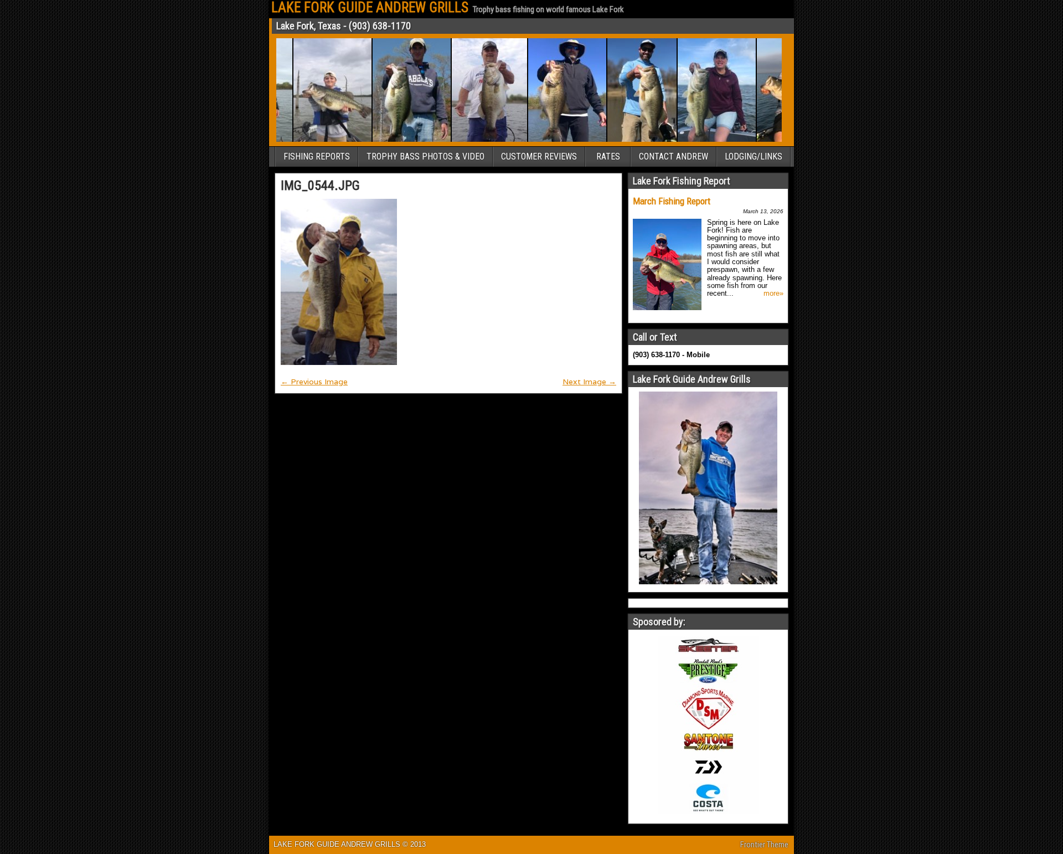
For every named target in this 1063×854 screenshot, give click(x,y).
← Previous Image (314, 382)
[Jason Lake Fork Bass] (398, 140)
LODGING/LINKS (753, 156)
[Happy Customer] (704, 140)
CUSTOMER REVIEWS (539, 156)
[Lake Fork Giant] (476, 140)
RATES (608, 156)
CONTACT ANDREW (673, 156)
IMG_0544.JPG (320, 185)
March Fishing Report (671, 201)
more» (773, 293)
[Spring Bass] (554, 140)
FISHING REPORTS (316, 156)
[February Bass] (629, 140)
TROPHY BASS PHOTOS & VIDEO (425, 156)
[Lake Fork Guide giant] (319, 140)
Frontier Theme (764, 845)
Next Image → (589, 382)
